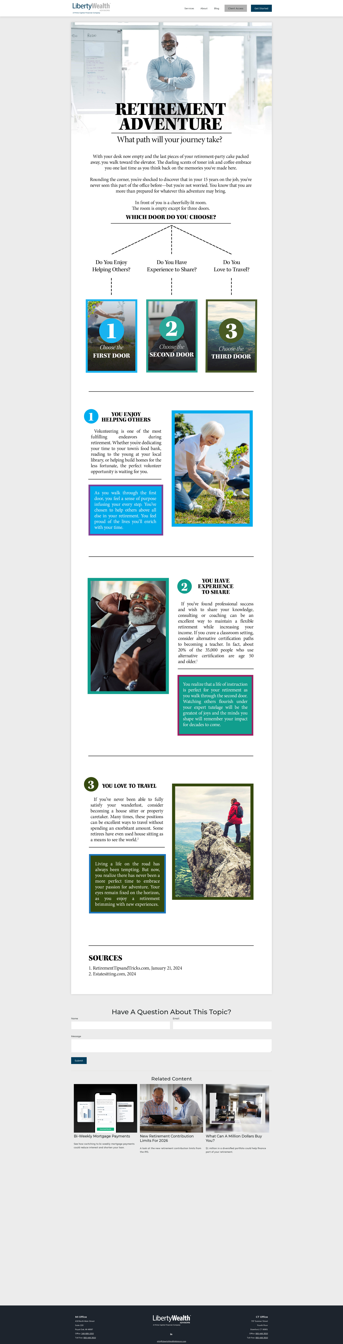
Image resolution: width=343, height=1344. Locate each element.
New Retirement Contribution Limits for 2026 (167, 1138)
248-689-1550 (87, 1333)
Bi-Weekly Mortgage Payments (102, 1136)
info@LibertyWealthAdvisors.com (171, 1341)
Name (74, 1018)
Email (176, 1018)
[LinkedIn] (171, 1334)
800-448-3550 (89, 1338)
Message (76, 1036)
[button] (189, 8)
